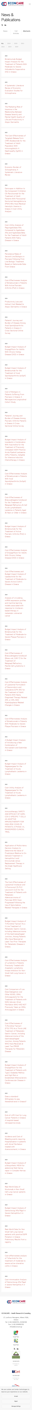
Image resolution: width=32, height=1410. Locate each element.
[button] (30, 4)
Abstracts (26, 31)
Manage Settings (16, 1406)
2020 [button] (15, 43)
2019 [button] (8, 43)
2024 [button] (9, 47)
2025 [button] (16, 47)
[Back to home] (12, 4)
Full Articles (16, 32)
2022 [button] (3, 47)
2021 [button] (22, 43)
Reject (16, 1401)
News (5, 31)
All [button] (2, 43)
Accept (16, 1396)
